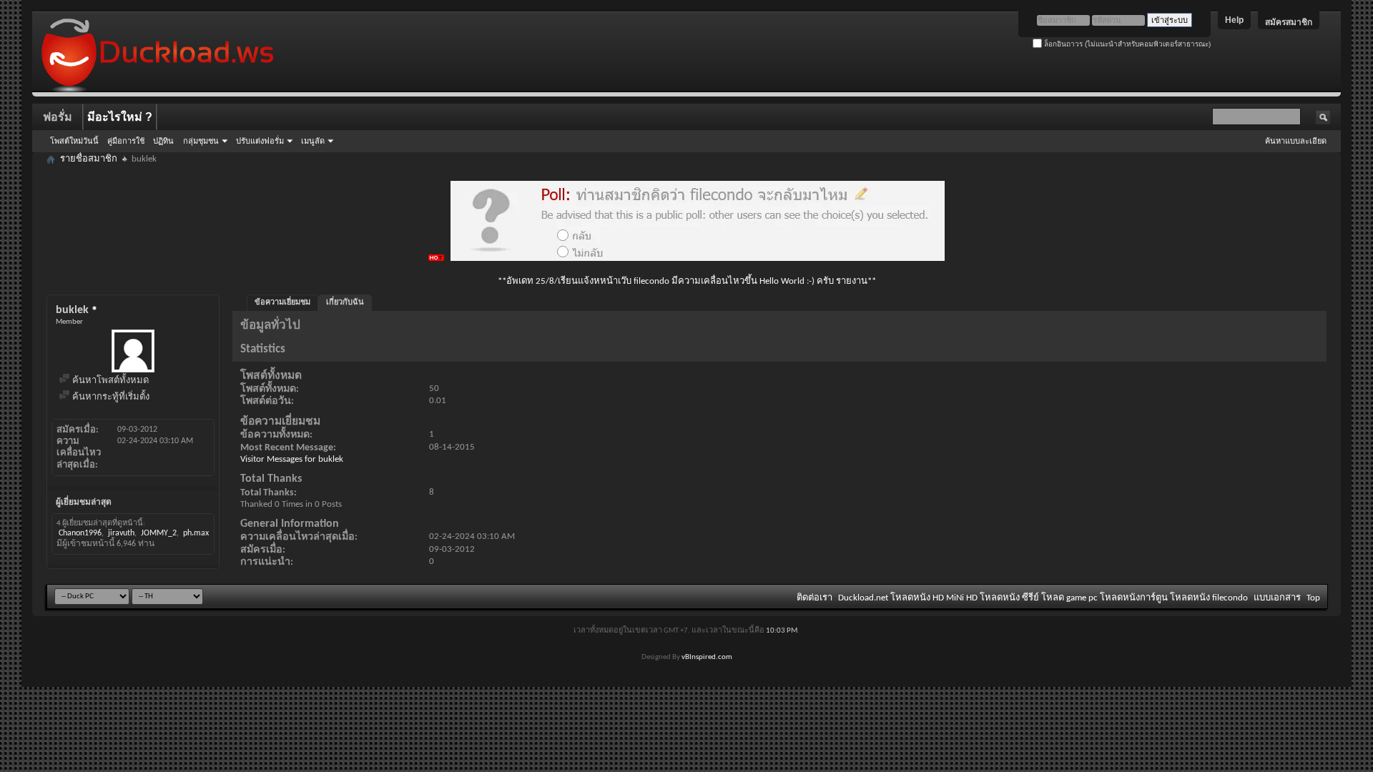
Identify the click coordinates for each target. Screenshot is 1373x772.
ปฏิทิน (163, 141)
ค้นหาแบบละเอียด (1296, 141)
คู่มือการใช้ (125, 141)
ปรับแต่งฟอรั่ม (260, 141)
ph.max (196, 533)
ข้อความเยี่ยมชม (282, 303)
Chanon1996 (80, 533)
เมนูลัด (313, 141)
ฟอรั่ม (57, 117)
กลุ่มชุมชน (201, 141)
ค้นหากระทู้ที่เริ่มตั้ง (109, 397)
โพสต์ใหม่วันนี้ (74, 141)
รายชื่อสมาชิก (88, 159)
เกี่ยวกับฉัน (345, 303)
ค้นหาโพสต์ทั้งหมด (109, 380)
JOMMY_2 (159, 533)
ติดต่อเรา (814, 598)
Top (1313, 598)
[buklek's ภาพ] (133, 351)
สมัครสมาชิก (1288, 22)
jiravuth (121, 533)
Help (1234, 20)
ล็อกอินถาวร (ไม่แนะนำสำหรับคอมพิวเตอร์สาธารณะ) (1126, 44)
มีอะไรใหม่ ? (119, 117)
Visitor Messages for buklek (291, 459)
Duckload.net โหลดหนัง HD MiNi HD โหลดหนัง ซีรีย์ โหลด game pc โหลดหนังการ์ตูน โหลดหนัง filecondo (1043, 598)
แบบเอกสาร (1277, 598)
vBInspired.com (706, 657)
